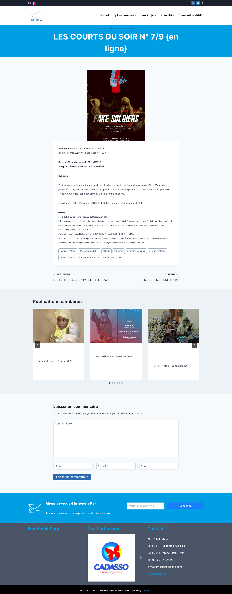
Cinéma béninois (136, 251)
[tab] (109, 383)
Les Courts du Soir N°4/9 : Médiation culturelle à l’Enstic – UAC (173, 355)
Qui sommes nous (125, 15)
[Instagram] (202, 3)
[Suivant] (194, 344)
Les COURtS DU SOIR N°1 (114, 350)
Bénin (106, 251)
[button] (91, 558)
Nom (59, 466)
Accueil (104, 15)
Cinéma (118, 251)
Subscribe (185, 505)
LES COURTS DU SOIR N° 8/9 (160, 277)
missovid (147, 590)
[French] (34, 3)
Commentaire (64, 423)
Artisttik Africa (68, 251)
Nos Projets (148, 15)
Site (143, 466)
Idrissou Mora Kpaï (88, 257)
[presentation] (58, 326)
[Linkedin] (198, 3)
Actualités (167, 15)
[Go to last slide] (37, 344)
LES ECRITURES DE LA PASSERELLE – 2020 (81, 277)
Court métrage (157, 251)
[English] (30, 3)
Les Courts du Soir (113, 257)
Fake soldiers (67, 257)
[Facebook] (193, 3)
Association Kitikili (190, 15)
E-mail (103, 466)
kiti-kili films (48, 361)
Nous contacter (157, 573)
